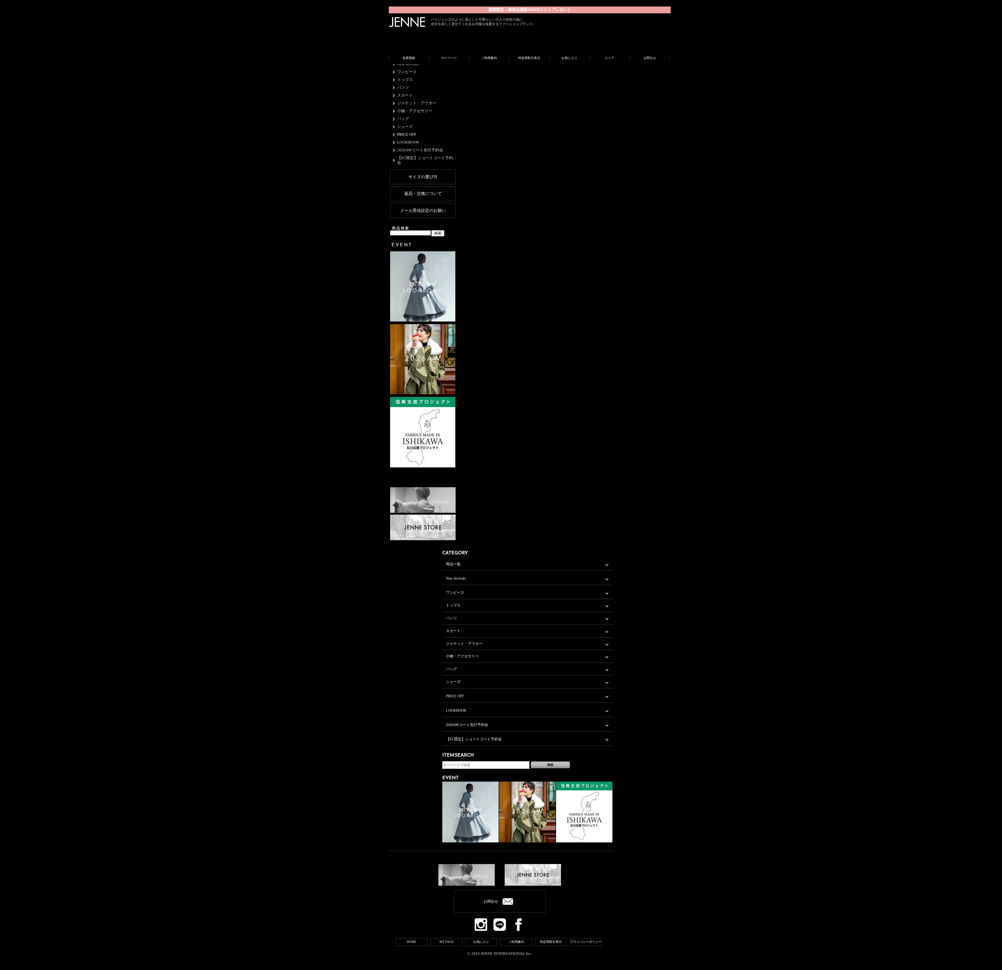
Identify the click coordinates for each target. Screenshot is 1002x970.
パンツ (451, 618)
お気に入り (481, 942)
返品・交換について (423, 193)
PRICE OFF (406, 134)
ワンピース (455, 592)
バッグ (451, 669)
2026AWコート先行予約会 (467, 725)
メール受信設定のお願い (423, 210)
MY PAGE (446, 942)
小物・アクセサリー (462, 656)
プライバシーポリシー (585, 942)
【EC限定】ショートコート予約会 (474, 739)
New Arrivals (456, 578)
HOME (411, 942)
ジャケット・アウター (464, 644)
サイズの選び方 (423, 177)
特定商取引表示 (551, 942)
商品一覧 (453, 564)
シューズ (453, 682)
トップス (453, 605)
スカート (453, 631)
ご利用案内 (516, 942)
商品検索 (400, 228)
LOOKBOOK (456, 710)
